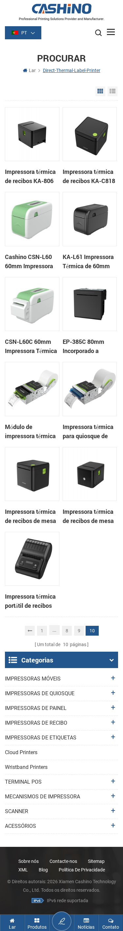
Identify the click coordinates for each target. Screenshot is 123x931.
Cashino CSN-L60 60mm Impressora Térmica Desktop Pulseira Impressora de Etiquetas (31, 261)
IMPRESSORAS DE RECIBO (36, 723)
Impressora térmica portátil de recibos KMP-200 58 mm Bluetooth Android (30, 601)
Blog (43, 869)
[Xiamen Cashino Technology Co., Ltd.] (61, 12)
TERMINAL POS (23, 782)
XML (23, 869)
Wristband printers (26, 767)
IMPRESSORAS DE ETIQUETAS (40, 738)
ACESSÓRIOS (20, 826)
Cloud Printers (21, 752)
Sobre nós (28, 861)
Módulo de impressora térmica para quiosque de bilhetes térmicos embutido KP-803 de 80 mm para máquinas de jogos (30, 431)
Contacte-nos (63, 861)
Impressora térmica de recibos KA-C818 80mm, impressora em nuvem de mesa (89, 176)
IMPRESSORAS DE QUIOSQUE (39, 693)
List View (112, 91)
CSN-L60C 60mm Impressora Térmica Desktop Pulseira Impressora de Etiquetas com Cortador (31, 346)
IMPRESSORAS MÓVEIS (33, 679)
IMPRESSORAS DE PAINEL (36, 708)
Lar (32, 70)
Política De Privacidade (82, 869)
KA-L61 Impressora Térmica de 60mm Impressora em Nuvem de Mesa (88, 261)
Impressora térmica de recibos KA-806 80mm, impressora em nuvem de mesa (31, 176)
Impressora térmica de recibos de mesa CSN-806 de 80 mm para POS (88, 516)
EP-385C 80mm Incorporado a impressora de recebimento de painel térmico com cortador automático (89, 346)
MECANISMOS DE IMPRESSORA (42, 796)
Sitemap (96, 861)
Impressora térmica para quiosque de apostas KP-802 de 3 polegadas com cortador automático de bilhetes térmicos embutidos (89, 431)
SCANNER (16, 811)
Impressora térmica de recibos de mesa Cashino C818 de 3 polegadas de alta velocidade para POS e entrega (30, 516)
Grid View (100, 91)
